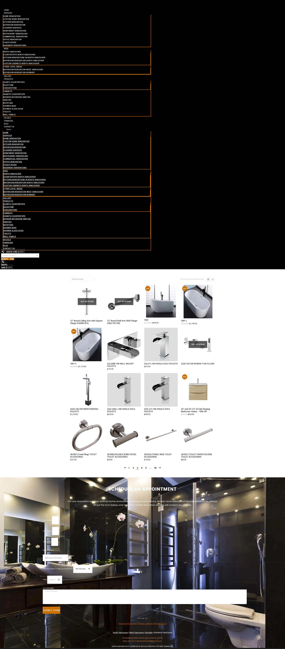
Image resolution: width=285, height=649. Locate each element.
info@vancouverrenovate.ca (149, 641)
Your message (48, 588)
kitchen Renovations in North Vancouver (24, 58)
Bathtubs (8, 103)
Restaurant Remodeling (15, 34)
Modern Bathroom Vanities (17, 97)
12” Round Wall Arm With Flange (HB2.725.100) (122, 321)
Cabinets (7, 91)
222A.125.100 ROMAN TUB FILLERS (197, 363)
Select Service (48, 550)
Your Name (47, 520)
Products (8, 79)
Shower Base (9, 106)
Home (6, 10)
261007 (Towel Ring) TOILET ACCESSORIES (83, 455)
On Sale (7, 118)
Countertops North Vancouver (19, 55)
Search (37, 255)
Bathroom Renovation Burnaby (19, 72)
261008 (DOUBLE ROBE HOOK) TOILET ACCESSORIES (121, 455)
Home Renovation (11, 16)
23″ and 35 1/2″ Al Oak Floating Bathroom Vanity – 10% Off (195, 410)
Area (6, 49)
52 (155, 468)
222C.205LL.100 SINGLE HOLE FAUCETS (121, 410)
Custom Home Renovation (16, 19)
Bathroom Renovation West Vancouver (23, 70)
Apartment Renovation (14, 31)
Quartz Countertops (14, 82)
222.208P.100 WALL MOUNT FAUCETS (120, 364)
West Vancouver (136, 632)
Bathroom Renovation (14, 25)
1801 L (184, 320)
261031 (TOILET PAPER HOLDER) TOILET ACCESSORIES (196, 455)
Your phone (47, 531)
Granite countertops (14, 94)
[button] (77, 129)
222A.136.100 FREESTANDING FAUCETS (84, 410)
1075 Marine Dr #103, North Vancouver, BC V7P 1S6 (142, 638)
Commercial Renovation (15, 37)
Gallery (7, 76)
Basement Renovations (14, 45)
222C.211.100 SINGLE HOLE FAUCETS (157, 410)
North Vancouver (12, 52)
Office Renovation (12, 39)
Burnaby (149, 632)
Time (45, 579)
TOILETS (7, 112)
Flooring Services (12, 28)
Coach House (9, 42)
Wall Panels (9, 115)
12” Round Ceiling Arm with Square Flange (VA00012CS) (86, 321)
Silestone (8, 85)
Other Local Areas (12, 67)
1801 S (73, 363)
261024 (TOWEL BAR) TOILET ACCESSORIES (158, 455)
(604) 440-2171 (129, 641)
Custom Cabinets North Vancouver (21, 63)
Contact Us (9, 127)
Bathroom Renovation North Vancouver (23, 61)
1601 (146, 320)
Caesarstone (10, 88)
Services (8, 13)
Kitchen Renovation (13, 22)
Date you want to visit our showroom (58, 569)
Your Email (47, 542)
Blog (6, 124)
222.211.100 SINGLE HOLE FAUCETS (161, 363)
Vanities (7, 100)
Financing (8, 121)
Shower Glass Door (13, 109)
